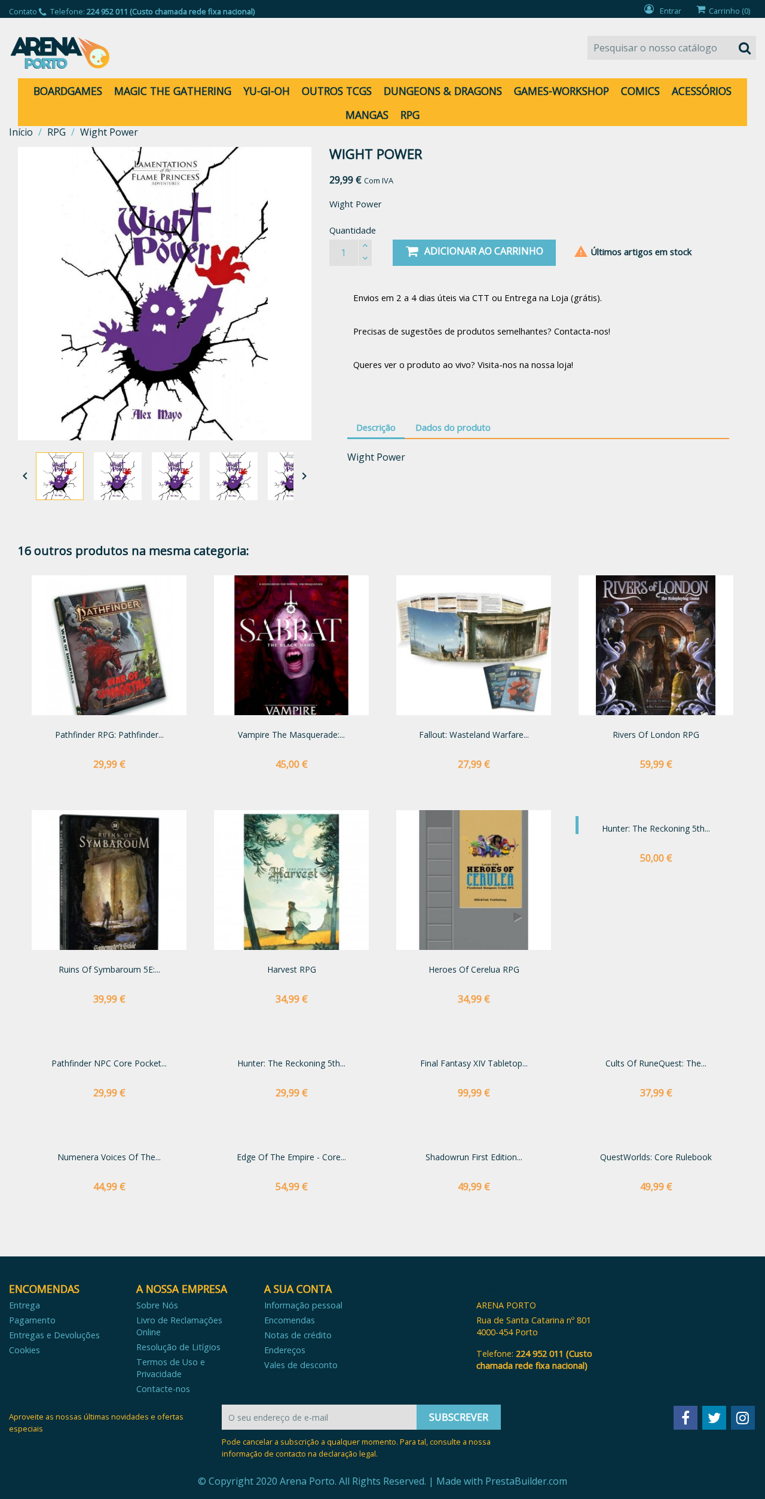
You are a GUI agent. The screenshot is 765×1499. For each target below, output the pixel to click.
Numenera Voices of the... (109, 1157)
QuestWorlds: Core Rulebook (656, 1157)
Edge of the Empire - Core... (291, 1157)
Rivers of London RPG (656, 734)
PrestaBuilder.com (526, 1481)
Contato (23, 11)
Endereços (284, 1350)
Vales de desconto (301, 1365)
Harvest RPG (291, 969)
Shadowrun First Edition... (474, 1157)
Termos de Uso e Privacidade (170, 1368)
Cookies (24, 1350)
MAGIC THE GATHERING (172, 91)
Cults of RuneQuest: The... (655, 1063)
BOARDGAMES (67, 91)
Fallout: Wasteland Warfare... (474, 734)
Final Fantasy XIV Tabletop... (474, 1063)
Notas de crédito (298, 1335)
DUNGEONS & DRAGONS (443, 91)
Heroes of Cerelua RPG (474, 969)
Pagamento (32, 1320)
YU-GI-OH (266, 91)
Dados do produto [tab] (453, 427)
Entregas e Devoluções (54, 1335)
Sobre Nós (157, 1305)
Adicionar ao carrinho (483, 251)
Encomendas (289, 1320)
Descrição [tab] (376, 427)
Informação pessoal (303, 1305)
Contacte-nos (163, 1388)
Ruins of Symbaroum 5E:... (109, 969)
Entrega (24, 1305)
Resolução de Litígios (178, 1347)
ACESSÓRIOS (702, 91)
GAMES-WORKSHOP (561, 91)
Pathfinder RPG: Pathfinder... (109, 734)
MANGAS (366, 115)
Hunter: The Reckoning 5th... (656, 828)
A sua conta (298, 1289)
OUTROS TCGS (337, 91)
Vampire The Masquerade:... (291, 734)
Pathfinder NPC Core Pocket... (109, 1063)
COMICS (640, 91)
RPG (410, 115)
